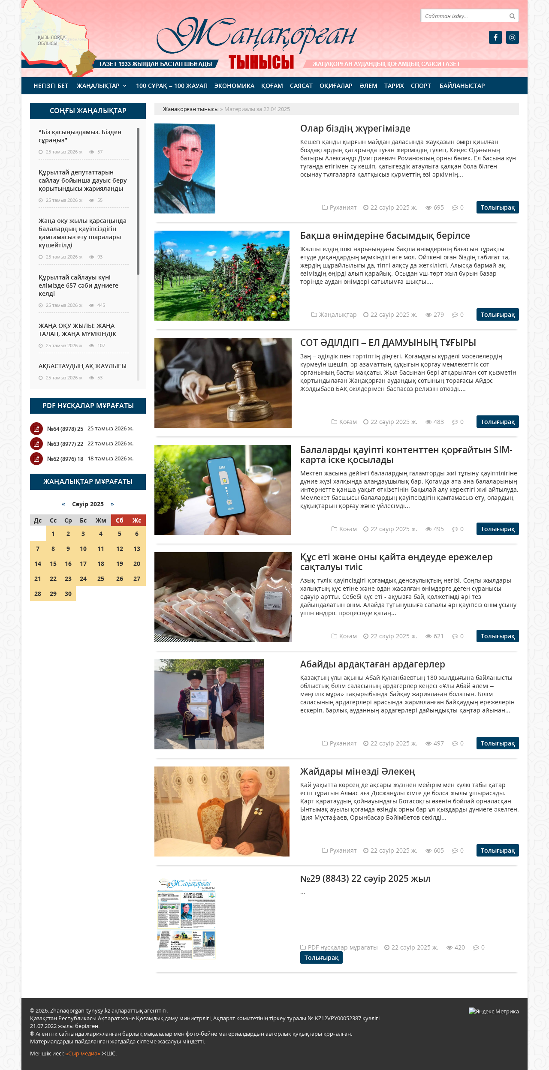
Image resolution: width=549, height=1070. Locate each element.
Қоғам (272, 85)
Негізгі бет (50, 85)
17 (83, 563)
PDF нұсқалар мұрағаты (88, 405)
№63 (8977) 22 (65, 444)
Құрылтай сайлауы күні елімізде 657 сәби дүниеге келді (78, 285)
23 (68, 578)
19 (119, 563)
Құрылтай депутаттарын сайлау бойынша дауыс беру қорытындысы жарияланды (83, 180)
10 (83, 548)
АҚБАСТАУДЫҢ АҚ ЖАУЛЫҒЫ (83, 366)
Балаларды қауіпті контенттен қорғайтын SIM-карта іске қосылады (406, 455)
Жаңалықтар (98, 85)
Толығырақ (498, 207)
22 (53, 578)
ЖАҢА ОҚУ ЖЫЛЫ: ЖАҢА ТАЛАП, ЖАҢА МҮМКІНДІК (77, 330)
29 (53, 593)
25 (100, 578)
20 (136, 563)
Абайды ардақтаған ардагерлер (372, 664)
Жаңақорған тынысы (244, 37)
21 (37, 578)
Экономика (234, 85)
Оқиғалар (336, 85)
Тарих (394, 85)
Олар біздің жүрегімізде (355, 128)
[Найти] (512, 15)
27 (136, 578)
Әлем (368, 85)
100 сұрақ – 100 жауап (172, 85)
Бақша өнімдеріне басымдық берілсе (385, 235)
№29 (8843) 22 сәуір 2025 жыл (365, 878)
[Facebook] (495, 37)
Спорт (421, 85)
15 (53, 563)
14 (37, 563)
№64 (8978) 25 (65, 429)
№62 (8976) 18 (65, 459)
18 (100, 563)
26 (119, 578)
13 (136, 548)
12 (119, 548)
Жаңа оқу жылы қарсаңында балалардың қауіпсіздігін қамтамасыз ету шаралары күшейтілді (83, 232)
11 (100, 548)
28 (37, 593)
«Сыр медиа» (82, 1053)
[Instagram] (512, 37)
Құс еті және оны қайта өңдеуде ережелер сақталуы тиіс (396, 562)
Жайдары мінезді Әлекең (358, 771)
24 (83, 578)
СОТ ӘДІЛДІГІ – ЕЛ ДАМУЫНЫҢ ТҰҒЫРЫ (388, 343)
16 (68, 563)
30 (68, 593)
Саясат (301, 85)
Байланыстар (462, 85)
